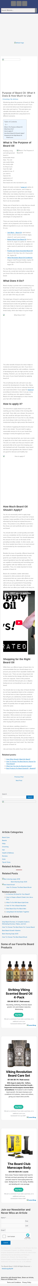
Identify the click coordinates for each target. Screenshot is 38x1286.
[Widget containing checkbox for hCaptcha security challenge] (16, 1236)
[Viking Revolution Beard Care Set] (20, 1053)
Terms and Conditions (14, 1282)
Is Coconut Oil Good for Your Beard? (18, 894)
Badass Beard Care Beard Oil (16, 239)
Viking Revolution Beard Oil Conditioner (20, 257)
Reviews (5, 856)
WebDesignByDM (7, 1268)
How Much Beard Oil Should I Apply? (14, 133)
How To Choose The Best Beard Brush (19, 887)
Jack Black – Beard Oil (14, 232)
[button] (19, 48)
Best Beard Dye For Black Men (16, 908)
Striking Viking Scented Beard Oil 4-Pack (19, 993)
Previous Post (19, 777)
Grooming (6, 99)
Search (4, 794)
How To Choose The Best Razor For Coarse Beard (18, 927)
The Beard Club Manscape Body (19, 1165)
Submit (5, 1242)
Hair (3, 850)
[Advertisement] (19, 27)
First (26, 1221)
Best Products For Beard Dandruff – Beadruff (21, 768)
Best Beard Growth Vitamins (11, 930)
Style (3, 859)
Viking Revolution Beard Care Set (19, 1073)
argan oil (24, 187)
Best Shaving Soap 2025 (19, 882)
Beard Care (6, 837)
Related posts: (9, 137)
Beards (4, 840)
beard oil (30, 389)
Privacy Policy (26, 1282)
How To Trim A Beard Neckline (16, 905)
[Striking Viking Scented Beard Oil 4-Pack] (20, 971)
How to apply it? (8, 131)
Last (26, 1225)
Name (3, 1217)
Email (3, 1230)
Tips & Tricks (6, 862)
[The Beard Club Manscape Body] (20, 1146)
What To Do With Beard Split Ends (17, 902)
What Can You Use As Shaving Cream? (19, 766)
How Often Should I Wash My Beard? (18, 759)
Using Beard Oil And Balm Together (17, 912)
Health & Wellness (8, 853)
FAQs (3, 843)
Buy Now (18, 1015)
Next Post (19, 780)
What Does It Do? (9, 129)
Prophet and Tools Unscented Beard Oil (20, 251)
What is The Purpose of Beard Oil (13, 127)
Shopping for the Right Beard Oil (13, 135)
